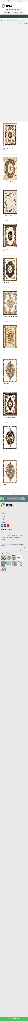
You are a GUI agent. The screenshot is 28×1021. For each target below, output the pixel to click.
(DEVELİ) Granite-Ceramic (10, 316)
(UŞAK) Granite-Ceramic (9, 484)
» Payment (3, 522)
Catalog (18, 1)
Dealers (14, 1)
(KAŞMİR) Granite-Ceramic (10, 383)
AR (15, 9)
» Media (3, 519)
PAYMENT (7, 12)
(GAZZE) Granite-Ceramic (10, 451)
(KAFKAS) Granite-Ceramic (10, 282)
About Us (3, 1)
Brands (10, 1)
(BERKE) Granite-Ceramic (10, 350)
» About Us (3, 512)
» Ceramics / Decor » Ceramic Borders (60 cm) (11, 542)
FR (9, 9)
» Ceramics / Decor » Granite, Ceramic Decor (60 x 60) (13, 547)
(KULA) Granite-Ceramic (9, 417)
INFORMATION (14, 1019)
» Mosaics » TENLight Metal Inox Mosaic (10, 537)
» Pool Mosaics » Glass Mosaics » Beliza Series (11, 535)
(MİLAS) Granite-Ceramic (9, 181)
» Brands (3, 518)
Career (21, 1)
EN (7, 9)
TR (20, 9)
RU (17, 9)
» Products (3, 515)
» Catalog (3, 516)
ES (12, 9)
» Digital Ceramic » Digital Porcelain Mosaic (11, 539)
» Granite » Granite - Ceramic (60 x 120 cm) (11, 550)
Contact (25, 1)
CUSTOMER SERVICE (18, 12)
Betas (3, 20)
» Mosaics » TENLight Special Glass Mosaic (11, 533)
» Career (3, 513)
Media (7, 1)
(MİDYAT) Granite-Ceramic (10, 215)
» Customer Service (5, 521)
